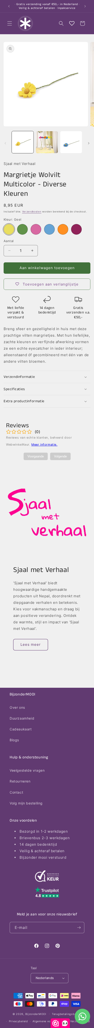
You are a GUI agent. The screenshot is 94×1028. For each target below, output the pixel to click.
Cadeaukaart (21, 729)
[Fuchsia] (36, 229)
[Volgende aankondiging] (85, 6)
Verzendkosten (31, 211)
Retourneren (20, 781)
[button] (9, 23)
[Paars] (76, 229)
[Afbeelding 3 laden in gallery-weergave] (71, 142)
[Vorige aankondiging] (9, 6)
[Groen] (22, 229)
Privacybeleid (18, 1021)
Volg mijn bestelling (26, 803)
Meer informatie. (44, 444)
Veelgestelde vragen (27, 770)
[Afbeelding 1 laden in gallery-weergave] (23, 142)
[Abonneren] (79, 927)
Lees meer (30, 644)
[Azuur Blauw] (49, 229)
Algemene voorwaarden (49, 1021)
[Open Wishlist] (72, 23)
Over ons (17, 707)
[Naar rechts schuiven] (88, 143)
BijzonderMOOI (35, 1013)
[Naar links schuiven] (5, 143)
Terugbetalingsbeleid (66, 1014)
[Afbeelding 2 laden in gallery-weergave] (47, 142)
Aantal (8, 241)
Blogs (14, 740)
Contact (16, 792)
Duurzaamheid (22, 718)
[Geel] (9, 229)
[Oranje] (63, 229)
